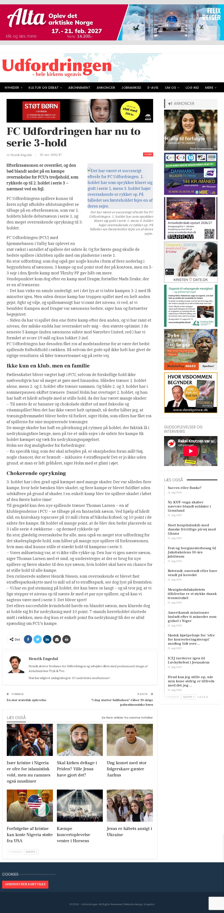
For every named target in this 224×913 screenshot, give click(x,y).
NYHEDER (12, 87)
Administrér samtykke (25, 884)
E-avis (153, 87)
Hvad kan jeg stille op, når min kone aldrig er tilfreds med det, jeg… (191, 681)
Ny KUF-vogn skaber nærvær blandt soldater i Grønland (189, 506)
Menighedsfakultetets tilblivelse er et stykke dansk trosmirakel (192, 593)
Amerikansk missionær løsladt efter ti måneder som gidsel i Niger (192, 616)
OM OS (170, 87)
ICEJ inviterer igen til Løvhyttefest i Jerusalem (189, 660)
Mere (209, 87)
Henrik (33, 666)
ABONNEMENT (79, 87)
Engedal (149, 904)
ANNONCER (106, 87)
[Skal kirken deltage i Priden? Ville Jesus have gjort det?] (80, 740)
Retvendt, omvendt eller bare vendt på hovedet (192, 572)
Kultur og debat (44, 87)
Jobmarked (131, 87)
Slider (148, 154)
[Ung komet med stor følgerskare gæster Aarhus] (130, 740)
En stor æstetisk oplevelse (26, 700)
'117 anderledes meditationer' (90, 678)
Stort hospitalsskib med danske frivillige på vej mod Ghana (192, 529)
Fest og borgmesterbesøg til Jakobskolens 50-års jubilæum (192, 552)
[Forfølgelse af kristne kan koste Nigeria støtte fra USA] (30, 806)
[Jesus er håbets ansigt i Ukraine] (130, 806)
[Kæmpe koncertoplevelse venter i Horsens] (80, 806)
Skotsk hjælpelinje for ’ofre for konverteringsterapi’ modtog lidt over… (191, 639)
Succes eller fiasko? (184, 487)
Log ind (192, 87)
